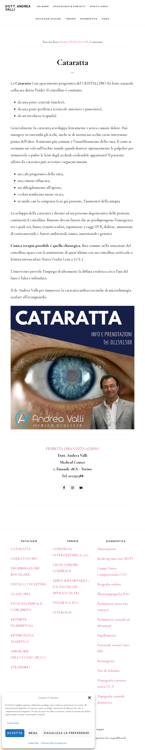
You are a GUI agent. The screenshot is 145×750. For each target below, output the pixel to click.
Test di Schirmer (108, 671)
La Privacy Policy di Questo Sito (53, 743)
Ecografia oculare (109, 584)
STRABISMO (20, 667)
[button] (89, 697)
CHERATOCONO (24, 559)
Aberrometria (106, 549)
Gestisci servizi (13, 722)
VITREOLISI (62, 612)
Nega (33, 733)
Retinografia (105, 661)
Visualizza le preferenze (66, 733)
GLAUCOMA (20, 594)
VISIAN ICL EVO (66, 603)
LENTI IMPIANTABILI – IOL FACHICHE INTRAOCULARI (71, 587)
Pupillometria (106, 635)
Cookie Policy (33, 743)
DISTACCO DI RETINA (28, 584)
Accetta (14, 733)
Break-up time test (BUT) (115, 559)
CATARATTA (21, 549)
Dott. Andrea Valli (17, 7)
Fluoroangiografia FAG (113, 594)
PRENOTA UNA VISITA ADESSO (72, 448)
